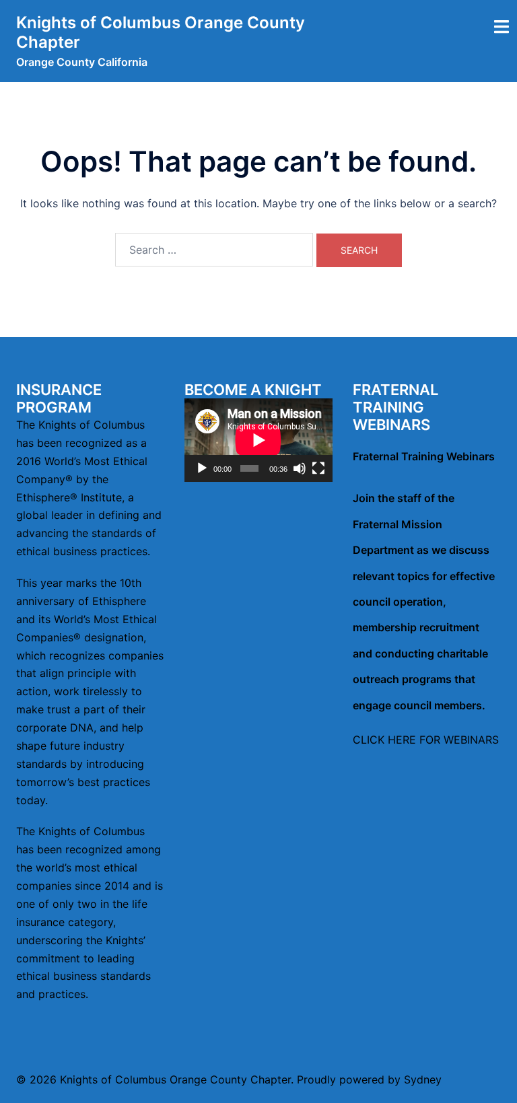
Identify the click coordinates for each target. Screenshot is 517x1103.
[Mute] (299, 468)
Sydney (423, 1079)
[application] (258, 440)
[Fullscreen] (318, 468)
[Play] (202, 468)
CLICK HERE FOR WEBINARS (426, 739)
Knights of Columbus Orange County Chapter (160, 32)
